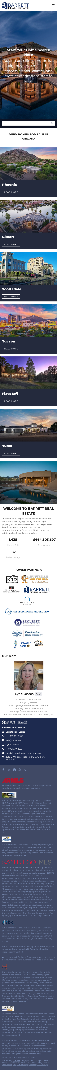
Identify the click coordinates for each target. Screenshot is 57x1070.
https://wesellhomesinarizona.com (30, 711)
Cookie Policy (36, 1063)
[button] (52, 123)
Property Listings (20, 1065)
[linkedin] (9, 770)
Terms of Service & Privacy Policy (15, 1063)
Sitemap (32, 1065)
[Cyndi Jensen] (28, 675)
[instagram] (14, 770)
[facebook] (3, 770)
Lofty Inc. (16, 1061)
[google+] (25, 770)
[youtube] (20, 770)
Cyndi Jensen (24, 694)
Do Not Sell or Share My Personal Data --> (19, 1057)
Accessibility (42, 1065)
